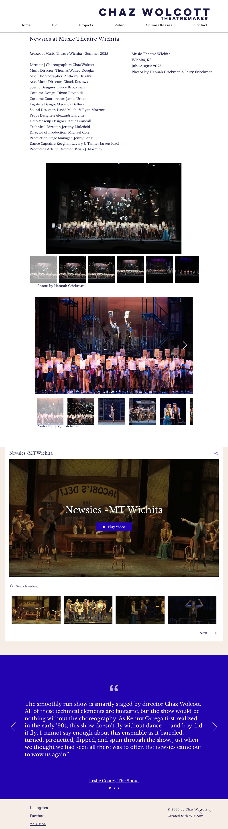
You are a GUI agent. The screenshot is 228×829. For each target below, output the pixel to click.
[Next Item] (191, 208)
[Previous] (13, 727)
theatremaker (185, 18)
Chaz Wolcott (155, 12)
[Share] (214, 453)
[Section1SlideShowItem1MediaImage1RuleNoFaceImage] (109, 788)
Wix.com (196, 816)
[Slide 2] (114, 788)
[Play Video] (36, 609)
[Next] (214, 727)
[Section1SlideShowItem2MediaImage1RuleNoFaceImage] (118, 788)
